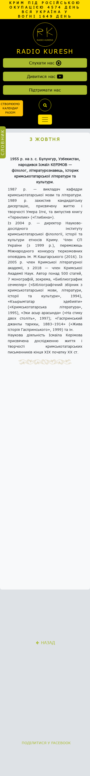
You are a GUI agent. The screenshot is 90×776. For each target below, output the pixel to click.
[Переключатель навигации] (45, 120)
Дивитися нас (42, 76)
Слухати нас (42, 62)
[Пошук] (45, 105)
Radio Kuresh (45, 51)
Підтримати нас (45, 89)
